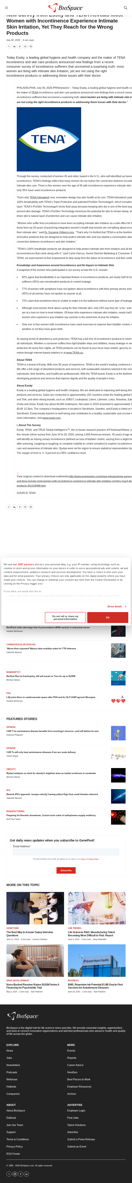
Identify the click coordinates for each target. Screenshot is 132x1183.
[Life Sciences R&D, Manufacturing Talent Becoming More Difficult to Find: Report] (97, 908)
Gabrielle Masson (14, 652)
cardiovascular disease (21, 644)
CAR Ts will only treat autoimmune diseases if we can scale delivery (41, 752)
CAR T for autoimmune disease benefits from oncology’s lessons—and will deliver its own (52, 731)
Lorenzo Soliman (39, 939)
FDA (8, 693)
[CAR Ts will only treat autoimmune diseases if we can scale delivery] (118, 754)
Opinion (10, 727)
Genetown (12, 928)
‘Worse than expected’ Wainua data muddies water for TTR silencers (41, 648)
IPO (8, 790)
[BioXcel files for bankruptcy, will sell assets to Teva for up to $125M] (118, 678)
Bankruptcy (13, 672)
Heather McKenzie (14, 631)
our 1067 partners (23, 564)
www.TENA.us (74, 352)
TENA (34, 92)
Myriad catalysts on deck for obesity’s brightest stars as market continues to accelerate (51, 773)
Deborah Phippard (14, 735)
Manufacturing (15, 811)
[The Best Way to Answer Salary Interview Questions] (35, 908)
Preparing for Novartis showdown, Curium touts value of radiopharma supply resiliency (51, 815)
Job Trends (74, 928)
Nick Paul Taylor (13, 819)
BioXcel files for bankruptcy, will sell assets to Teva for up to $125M (40, 676)
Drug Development (17, 980)
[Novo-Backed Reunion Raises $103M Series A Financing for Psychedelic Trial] (35, 960)
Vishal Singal (12, 756)
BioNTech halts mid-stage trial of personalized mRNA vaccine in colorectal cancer (48, 627)
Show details (114, 606)
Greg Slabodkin (100, 939)
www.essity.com (51, 418)
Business (73, 980)
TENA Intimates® (39, 197)
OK (108, 617)
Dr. (59, 232)
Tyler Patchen (37, 992)
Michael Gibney (13, 680)
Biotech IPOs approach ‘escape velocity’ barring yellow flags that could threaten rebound (52, 794)
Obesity (11, 769)
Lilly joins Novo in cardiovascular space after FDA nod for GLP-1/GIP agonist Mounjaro (50, 697)
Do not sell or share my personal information (65, 617)
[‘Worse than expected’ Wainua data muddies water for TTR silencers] (118, 650)
